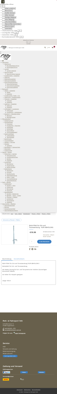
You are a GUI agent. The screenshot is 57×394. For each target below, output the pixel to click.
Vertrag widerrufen (10, 356)
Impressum (20, 389)
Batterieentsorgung (9, 351)
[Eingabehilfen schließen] (4, 6)
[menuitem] (3, 61)
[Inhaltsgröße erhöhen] (21, 31)
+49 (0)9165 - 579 (10, 328)
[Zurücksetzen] (1, 6)
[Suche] (45, 48)
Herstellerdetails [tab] (19, 259)
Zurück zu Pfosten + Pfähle (12, 220)
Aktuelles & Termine (28, 40)
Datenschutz (27, 389)
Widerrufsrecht (8, 353)
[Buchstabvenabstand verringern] (20, 37)
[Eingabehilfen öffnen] (3, 1)
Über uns (28, 42)
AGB (4, 346)
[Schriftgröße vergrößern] (17, 33)
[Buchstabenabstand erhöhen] (22, 37)
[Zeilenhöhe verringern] (15, 35)
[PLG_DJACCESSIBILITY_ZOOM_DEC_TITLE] (18, 31)
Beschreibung (6, 259)
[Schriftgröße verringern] (15, 33)
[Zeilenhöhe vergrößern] (17, 35)
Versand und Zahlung (10, 349)
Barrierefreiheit (36, 389)
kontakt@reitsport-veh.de (13, 330)
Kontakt (28, 43)
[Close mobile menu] (0, 53)
